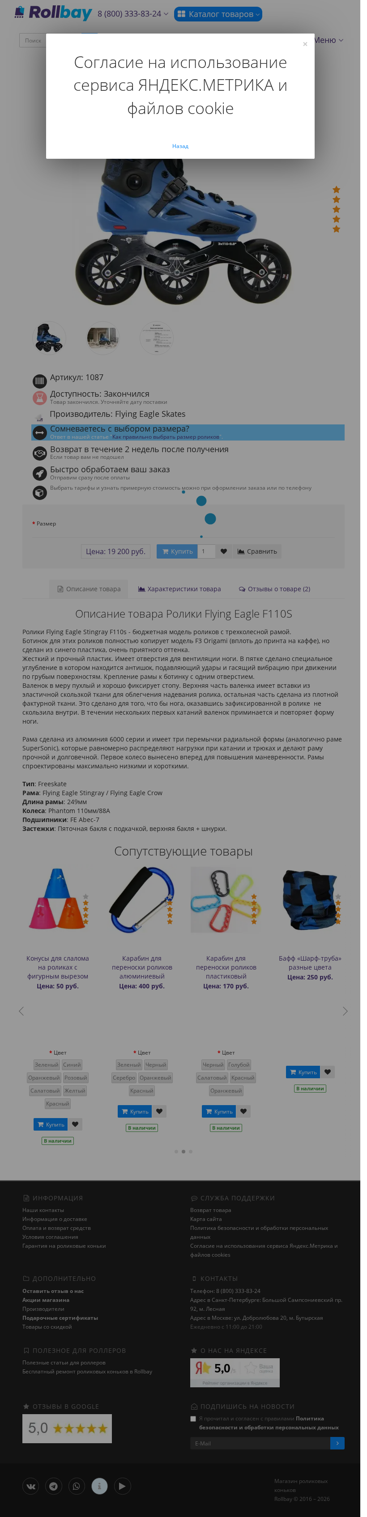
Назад (180, 146)
